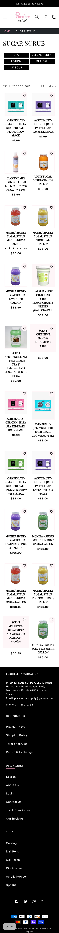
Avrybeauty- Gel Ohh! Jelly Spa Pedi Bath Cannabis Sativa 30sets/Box (16, 485)
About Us (12, 785)
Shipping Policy (17, 735)
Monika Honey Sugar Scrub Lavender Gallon (16, 296)
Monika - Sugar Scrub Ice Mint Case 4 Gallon (43, 540)
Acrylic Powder (16, 876)
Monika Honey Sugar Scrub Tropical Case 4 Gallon (43, 596)
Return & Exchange (19, 752)
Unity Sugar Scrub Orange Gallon (43, 180)
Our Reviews (15, 818)
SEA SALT (42, 61)
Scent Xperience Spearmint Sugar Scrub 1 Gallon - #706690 (16, 631)
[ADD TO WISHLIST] (24, 95)
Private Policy (15, 727)
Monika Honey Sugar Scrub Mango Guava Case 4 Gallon (16, 596)
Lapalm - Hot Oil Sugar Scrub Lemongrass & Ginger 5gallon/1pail (43, 300)
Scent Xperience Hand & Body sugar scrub (43, 338)
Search (11, 776)
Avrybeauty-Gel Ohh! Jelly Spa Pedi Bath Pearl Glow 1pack (15, 127)
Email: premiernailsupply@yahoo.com (29, 698)
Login (10, 793)
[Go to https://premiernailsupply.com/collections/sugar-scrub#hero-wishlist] (45, 16)
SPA (16, 54)
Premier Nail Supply (25, 929)
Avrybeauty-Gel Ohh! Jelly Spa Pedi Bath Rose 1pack (15, 424)
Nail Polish (13, 851)
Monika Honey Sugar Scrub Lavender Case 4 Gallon (15, 542)
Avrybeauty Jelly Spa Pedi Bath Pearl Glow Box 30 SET (43, 429)
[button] (5, 16)
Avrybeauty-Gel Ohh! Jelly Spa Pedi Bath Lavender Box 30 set (43, 485)
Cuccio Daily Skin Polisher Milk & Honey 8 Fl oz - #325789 (16, 184)
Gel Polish (13, 859)
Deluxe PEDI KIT (42, 54)
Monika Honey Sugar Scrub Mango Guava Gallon (16, 238)
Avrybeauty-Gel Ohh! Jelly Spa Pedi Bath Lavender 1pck (43, 126)
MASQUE (16, 67)
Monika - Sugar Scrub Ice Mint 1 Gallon (43, 648)
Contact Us (13, 801)
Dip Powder (14, 868)
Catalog (11, 843)
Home (6, 31)
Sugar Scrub (26, 31)
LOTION (16, 61)
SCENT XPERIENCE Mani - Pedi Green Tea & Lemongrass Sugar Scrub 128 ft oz (16, 364)
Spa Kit (11, 885)
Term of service (17, 743)
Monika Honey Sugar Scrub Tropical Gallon (43, 238)
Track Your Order (18, 810)
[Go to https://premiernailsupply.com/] (23, 16)
